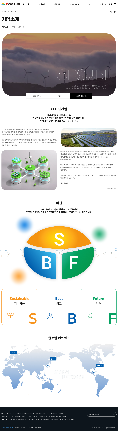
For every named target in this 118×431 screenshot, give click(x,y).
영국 (13, 352)
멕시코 (99, 365)
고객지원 (103, 4)
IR (89, 4)
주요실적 (57, 4)
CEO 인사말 (37, 96)
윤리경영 (37, 428)
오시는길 (21, 27)
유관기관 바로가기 (94, 414)
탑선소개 (26, 4)
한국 (52, 359)
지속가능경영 (74, 4)
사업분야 (42, 4)
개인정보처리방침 (8, 428)
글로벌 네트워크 (81, 96)
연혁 (13, 27)
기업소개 (13, 11)
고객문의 (30, 428)
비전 (59, 96)
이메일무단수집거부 (20, 428)
